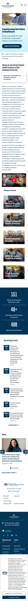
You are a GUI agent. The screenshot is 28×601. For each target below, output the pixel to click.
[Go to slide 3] (14, 468)
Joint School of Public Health (12, 268)
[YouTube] (12, 535)
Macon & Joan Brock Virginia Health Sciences (12, 77)
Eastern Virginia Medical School (12, 198)
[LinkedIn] (16, 535)
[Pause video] (21, 23)
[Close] (26, 557)
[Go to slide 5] (17, 468)
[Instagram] (7, 535)
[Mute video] (24, 23)
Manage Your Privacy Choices (14, 593)
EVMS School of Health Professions (12, 251)
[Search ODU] (22, 5)
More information (17, 589)
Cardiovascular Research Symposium (15, 404)
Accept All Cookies (14, 597)
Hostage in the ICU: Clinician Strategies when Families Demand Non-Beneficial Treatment (17, 392)
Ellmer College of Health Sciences (12, 216)
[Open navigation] (25, 5)
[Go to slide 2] (12, 468)
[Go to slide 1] (10, 468)
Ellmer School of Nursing (13, 232)
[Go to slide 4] (15, 468)
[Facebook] (3, 535)
